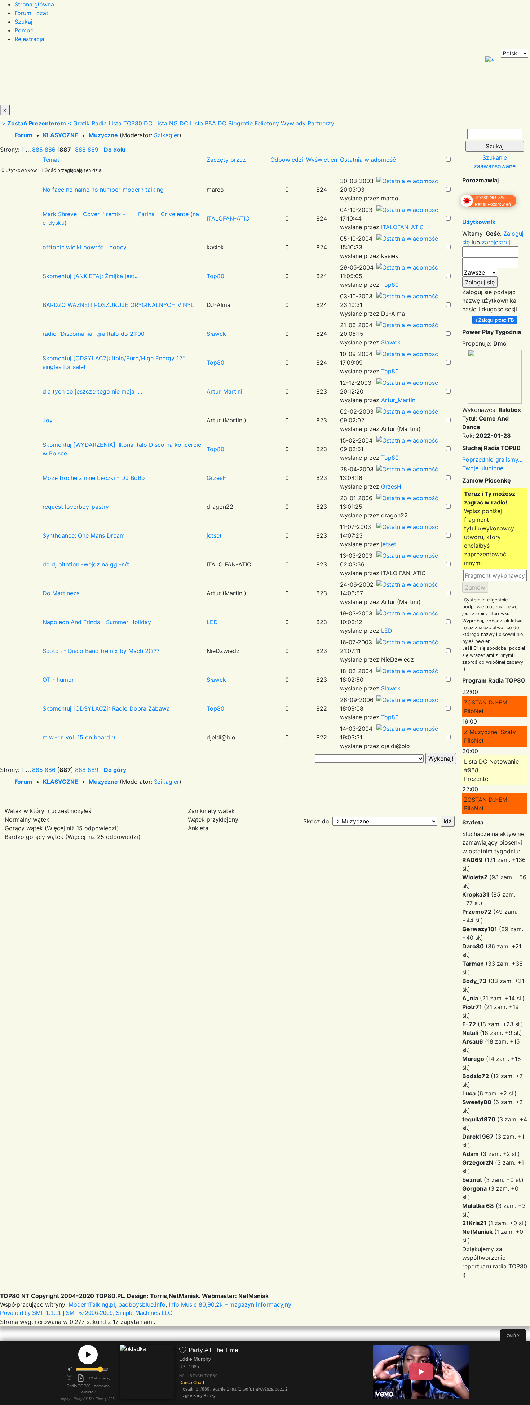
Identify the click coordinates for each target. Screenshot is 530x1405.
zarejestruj (496, 242)
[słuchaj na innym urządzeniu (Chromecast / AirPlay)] (69, 1378)
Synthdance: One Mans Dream (84, 535)
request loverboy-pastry (76, 506)
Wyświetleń (321, 159)
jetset (214, 535)
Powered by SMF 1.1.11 (30, 1313)
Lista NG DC (171, 123)
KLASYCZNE (60, 135)
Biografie (240, 123)
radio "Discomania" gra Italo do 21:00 (94, 333)
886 (50, 149)
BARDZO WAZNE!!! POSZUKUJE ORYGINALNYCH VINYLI (119, 304)
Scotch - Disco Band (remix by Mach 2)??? (101, 650)
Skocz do (316, 821)
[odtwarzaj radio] (88, 1354)
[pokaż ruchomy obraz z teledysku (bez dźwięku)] (421, 1371)
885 (37, 149)
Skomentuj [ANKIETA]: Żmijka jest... (91, 276)
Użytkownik (478, 222)
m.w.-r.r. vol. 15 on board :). (80, 737)
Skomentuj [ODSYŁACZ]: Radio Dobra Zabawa (106, 708)
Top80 (215, 276)
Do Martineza (61, 593)
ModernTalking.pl (92, 1304)
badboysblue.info (141, 1304)
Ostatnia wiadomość (368, 159)
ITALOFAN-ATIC (228, 218)
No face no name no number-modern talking (103, 189)
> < (36, 123)
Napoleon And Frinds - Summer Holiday (97, 622)
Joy (48, 420)
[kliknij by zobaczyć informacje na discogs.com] (147, 1373)
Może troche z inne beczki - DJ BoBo (94, 477)
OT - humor (58, 679)
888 (80, 149)
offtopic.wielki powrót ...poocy (85, 247)
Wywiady (293, 123)
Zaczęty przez (226, 159)
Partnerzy (321, 123)
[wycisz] (70, 1369)
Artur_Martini (224, 391)
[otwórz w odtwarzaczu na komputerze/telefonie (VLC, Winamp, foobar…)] (81, 1378)
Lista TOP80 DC (131, 123)
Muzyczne (103, 135)
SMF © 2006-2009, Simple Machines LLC (119, 1313)
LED (212, 622)
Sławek (216, 333)
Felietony (267, 123)
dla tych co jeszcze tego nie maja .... (92, 391)
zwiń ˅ (513, 1335)
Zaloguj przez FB (495, 319)
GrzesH (217, 477)
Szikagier (166, 135)
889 (93, 149)
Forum (23, 135)
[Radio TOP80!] (167, 77)
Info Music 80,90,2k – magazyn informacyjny (230, 1304)
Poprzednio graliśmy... (492, 459)
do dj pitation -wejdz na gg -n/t (86, 564)
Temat (51, 159)
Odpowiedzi (286, 159)
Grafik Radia (90, 123)
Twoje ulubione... (485, 468)
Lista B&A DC (208, 123)
